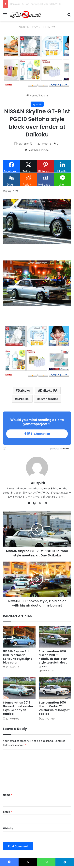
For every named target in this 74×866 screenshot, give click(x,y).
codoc (66, 448)
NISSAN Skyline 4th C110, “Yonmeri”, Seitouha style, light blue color (17, 656)
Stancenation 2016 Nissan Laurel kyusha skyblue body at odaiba (18, 708)
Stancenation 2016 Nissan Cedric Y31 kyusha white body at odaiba (54, 708)
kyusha (43, 95)
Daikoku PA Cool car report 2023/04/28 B (35, 4)
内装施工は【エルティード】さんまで (37, 27)
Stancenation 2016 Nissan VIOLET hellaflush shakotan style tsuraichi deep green (53, 658)
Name (7, 794)
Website (8, 828)
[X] (39, 503)
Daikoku (24, 390)
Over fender (48, 399)
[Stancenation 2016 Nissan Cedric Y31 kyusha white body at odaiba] (55, 688)
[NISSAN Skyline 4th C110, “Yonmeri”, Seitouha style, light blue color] (19, 637)
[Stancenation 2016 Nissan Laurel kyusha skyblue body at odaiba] (19, 688)
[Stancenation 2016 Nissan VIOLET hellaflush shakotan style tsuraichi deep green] (55, 637)
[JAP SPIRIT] (25, 14)
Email (7, 811)
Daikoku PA (48, 390)
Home (33, 95)
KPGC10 (23, 399)
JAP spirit (24, 143)
